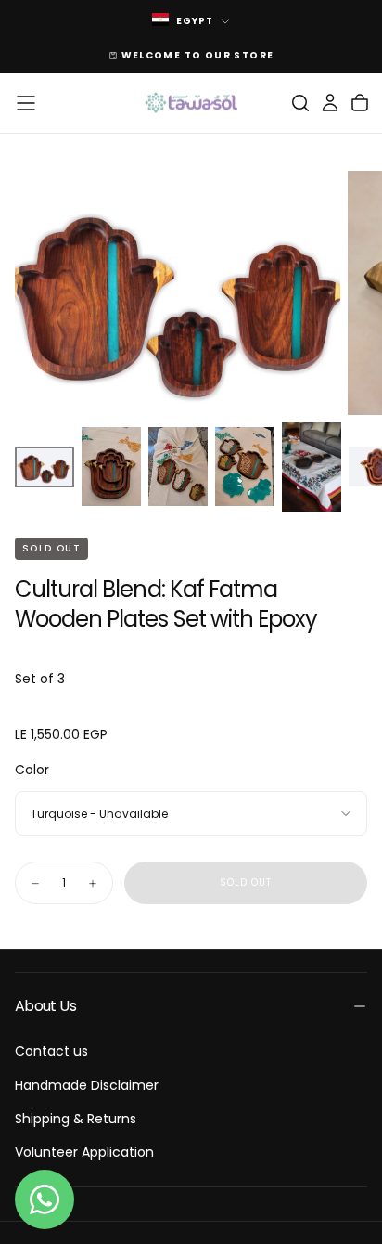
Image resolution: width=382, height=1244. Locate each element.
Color (32, 769)
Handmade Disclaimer (87, 1085)
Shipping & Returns (75, 1118)
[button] (26, 103)
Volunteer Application (84, 1152)
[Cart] (360, 103)
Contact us (51, 1051)
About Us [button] (45, 1006)
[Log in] (330, 103)
